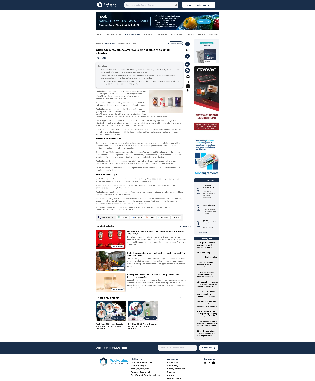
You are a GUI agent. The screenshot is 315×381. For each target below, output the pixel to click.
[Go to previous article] (188, 64)
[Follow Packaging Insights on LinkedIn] (205, 363)
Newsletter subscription (197, 5)
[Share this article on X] (188, 82)
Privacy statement (176, 369)
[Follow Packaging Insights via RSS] (209, 363)
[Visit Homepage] (107, 9)
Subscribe (207, 348)
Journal (190, 34)
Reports (148, 34)
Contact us (172, 362)
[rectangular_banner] (206, 175)
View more (184, 226)
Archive (171, 375)
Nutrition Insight (139, 365)
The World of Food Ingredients (145, 375)
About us (173, 359)
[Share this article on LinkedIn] (188, 86)
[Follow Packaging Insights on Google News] (213, 363)
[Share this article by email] (188, 77)
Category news (132, 34)
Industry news (114, 34)
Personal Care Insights (142, 372)
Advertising (172, 365)
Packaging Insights (140, 369)
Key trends (161, 34)
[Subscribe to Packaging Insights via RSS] (188, 91)
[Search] (176, 5)
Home (100, 34)
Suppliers (213, 34)
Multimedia (176, 34)
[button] (122, 217)
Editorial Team (174, 378)
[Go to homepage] (114, 365)
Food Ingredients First (141, 362)
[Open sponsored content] (157, 30)
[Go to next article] (188, 70)
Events (201, 34)
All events (200, 232)
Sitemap (171, 372)
